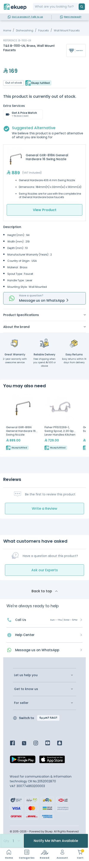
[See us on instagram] (39, 743)
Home (7, 30)
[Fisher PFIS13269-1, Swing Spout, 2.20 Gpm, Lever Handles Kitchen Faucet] (60, 422)
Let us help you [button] (26, 675)
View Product (44, 209)
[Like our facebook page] (16, 743)
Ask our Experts (44, 570)
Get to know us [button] (26, 689)
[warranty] (15, 343)
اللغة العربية (48, 717)
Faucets (43, 30)
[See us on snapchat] (63, 743)
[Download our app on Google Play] (23, 760)
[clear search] (77, 6)
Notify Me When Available (56, 840)
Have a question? (31, 295)
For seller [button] (21, 703)
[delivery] (44, 343)
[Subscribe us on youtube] (51, 743)
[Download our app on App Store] (52, 760)
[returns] (74, 343)
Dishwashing (24, 30)
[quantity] (11, 841)
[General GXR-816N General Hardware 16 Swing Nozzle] (22, 422)
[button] (44, 314)
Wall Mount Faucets (67, 30)
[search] (82, 6)
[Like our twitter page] (27, 743)
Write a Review (44, 508)
